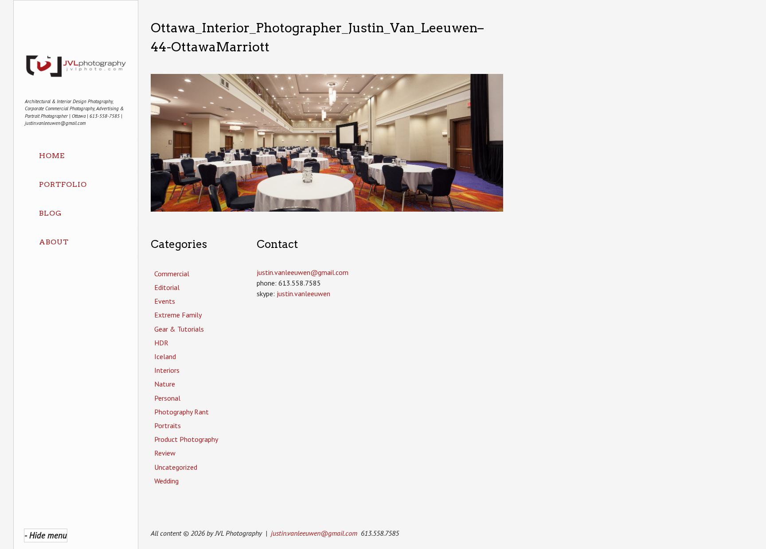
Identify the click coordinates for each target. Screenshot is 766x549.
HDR (161, 342)
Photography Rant (181, 411)
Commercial (171, 273)
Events (164, 301)
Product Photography (186, 439)
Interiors (167, 370)
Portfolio (63, 184)
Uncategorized (175, 467)
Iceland (165, 356)
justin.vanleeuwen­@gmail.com (302, 272)
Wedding (166, 480)
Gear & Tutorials (179, 329)
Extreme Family (178, 314)
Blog (50, 213)
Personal (167, 398)
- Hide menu (45, 535)
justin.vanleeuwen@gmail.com (314, 533)
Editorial (167, 287)
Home (52, 155)
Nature (164, 383)
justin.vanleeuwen (303, 293)
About (54, 242)
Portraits (167, 425)
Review (165, 452)
